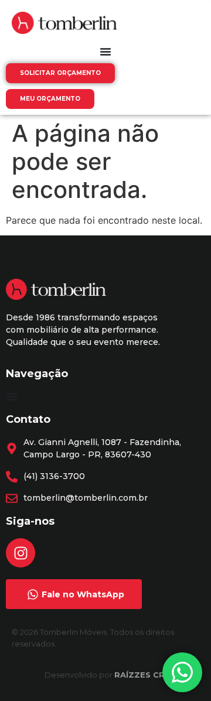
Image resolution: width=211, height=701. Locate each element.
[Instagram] (20, 552)
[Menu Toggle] (105, 51)
